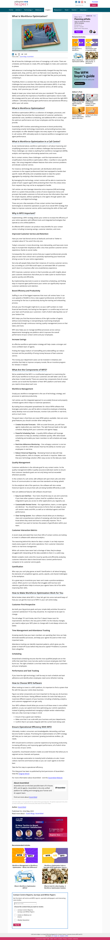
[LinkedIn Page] (76, 2)
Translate (95, 2)
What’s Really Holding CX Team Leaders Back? (90, 103)
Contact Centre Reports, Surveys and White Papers (34, 895)
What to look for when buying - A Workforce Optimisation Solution (55, 887)
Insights (47, 10)
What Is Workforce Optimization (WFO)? (24, 887)
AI (58, 936)
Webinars (38, 10)
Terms (55, 938)
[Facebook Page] (79, 2)
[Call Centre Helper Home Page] (21, 6)
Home (11, 10)
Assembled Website (55, 778)
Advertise (83, 10)
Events (74, 10)
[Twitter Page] (85, 2)
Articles (18, 10)
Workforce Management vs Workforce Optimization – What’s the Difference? (24, 866)
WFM (66, 936)
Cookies (60, 938)
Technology (28, 10)
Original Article (24, 774)
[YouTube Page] (82, 2)
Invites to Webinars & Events (24, 916)
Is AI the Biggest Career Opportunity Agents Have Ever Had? (78, 117)
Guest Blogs (23, 56)
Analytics (62, 936)
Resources (57, 10)
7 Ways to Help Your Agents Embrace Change (78, 103)
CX (52, 936)
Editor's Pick (77, 92)
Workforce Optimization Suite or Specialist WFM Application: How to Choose (55, 867)
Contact (70, 938)
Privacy (65, 938)
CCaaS (55, 936)
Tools (66, 10)
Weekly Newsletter (23, 920)
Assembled (30, 56)
